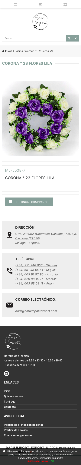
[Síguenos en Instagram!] (6, 373)
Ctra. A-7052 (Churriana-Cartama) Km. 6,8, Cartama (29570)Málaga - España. (46, 238)
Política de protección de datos (24, 424)
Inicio (8, 50)
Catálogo (9, 401)
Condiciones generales (18, 435)
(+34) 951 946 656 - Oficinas (36, 265)
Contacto (10, 406)
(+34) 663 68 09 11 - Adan (34, 283)
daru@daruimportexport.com (36, 311)
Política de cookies (16, 430)
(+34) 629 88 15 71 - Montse (36, 279)
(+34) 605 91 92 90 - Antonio (36, 274)
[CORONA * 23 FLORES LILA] (40, 119)
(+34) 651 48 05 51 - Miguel (35, 270)
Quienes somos (13, 396)
